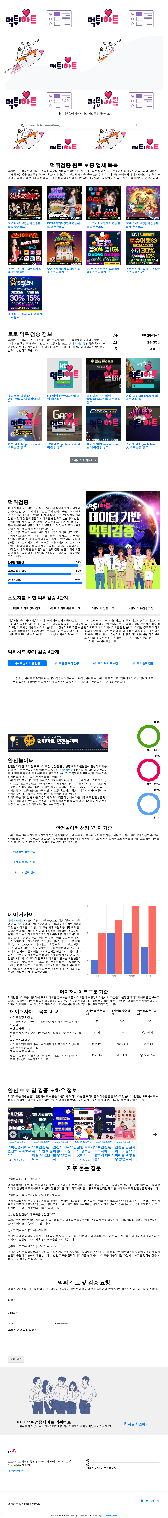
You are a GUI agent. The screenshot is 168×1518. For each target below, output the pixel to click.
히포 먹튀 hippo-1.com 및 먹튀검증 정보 (24, 445)
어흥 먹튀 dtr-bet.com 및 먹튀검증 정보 (142, 397)
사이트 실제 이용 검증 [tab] (27, 663)
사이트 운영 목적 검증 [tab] (66, 663)
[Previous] (13, 1134)
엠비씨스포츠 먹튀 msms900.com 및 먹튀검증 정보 (103, 399)
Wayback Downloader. (107, 1515)
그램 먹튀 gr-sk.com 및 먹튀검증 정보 (64, 445)
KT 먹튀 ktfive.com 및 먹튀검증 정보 (63, 397)
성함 (11, 1299)
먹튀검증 (80, 343)
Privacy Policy (15, 1470)
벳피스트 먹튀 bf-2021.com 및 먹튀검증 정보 (24, 399)
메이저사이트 (15, 920)
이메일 (13, 1313)
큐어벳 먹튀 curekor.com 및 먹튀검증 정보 (102, 445)
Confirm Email (61, 1323)
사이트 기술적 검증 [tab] (142, 663)
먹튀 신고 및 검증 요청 (22, 1330)
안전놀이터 (66, 769)
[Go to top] (1, 1512)
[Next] (155, 1134)
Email (10, 1323)
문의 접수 (15, 1359)
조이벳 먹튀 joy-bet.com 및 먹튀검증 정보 (141, 445)
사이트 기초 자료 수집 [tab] (105, 663)
